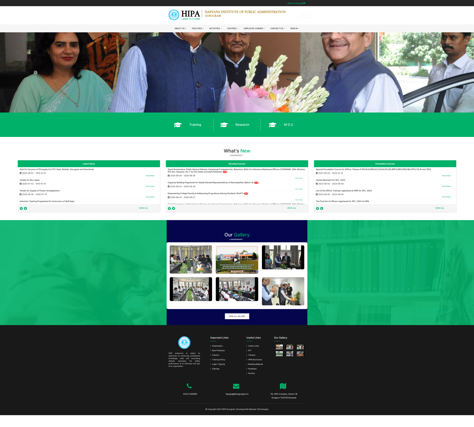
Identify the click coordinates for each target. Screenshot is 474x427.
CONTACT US (276, 28)
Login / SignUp (218, 364)
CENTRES (231, 28)
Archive (251, 373)
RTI (249, 350)
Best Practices (218, 350)
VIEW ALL (143, 208)
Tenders (252, 355)
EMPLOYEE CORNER (253, 28)
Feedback (252, 369)
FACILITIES (197, 28)
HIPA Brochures (255, 359)
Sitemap (215, 369)
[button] (35, 72)
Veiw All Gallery (237, 316)
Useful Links (253, 346)
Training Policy (218, 359)
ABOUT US (180, 28)
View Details (150, 176)
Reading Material (255, 364)
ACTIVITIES (214, 28)
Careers (215, 355)
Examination (217, 346)
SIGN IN (294, 28)
